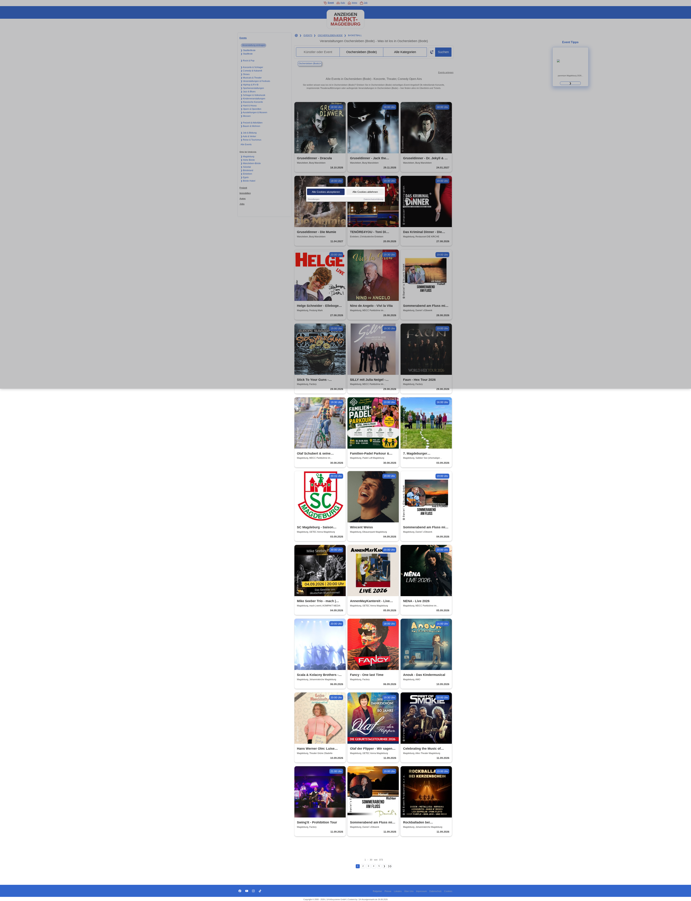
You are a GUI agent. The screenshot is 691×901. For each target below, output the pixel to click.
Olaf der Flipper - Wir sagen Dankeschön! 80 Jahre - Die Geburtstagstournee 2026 (371, 749)
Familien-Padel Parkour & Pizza (369, 454)
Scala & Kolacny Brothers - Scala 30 (317, 675)
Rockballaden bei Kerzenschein (416, 823)
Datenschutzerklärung (373, 199)
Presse (388, 891)
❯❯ (390, 866)
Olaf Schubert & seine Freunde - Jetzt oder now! (316, 454)
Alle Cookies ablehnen (365, 191)
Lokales (398, 891)
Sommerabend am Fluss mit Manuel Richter (371, 823)
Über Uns (409, 891)
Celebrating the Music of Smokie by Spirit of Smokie (424, 749)
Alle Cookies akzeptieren (326, 191)
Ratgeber (377, 891)
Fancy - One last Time (366, 675)
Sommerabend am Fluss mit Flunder (424, 527)
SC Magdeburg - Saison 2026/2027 (315, 527)
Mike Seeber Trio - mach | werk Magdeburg (316, 601)
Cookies (448, 891)
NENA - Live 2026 (416, 601)
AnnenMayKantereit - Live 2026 (370, 601)
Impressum (421, 891)
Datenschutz (435, 891)
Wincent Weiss (361, 527)
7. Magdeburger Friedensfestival (415, 454)
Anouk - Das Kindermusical (424, 675)
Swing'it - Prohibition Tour (317, 822)
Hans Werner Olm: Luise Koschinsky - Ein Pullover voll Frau (320, 749)
